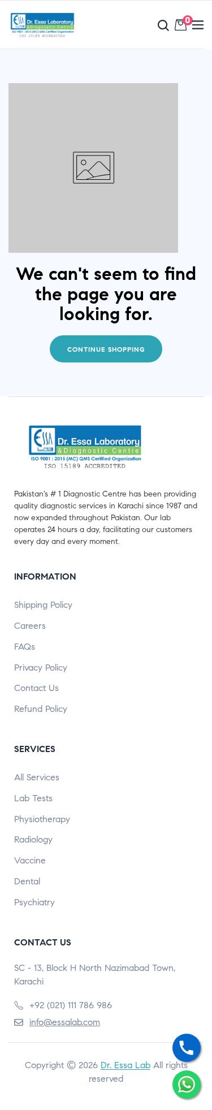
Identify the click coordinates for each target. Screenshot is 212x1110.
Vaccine (30, 860)
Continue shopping (106, 349)
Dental (27, 881)
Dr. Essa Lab (125, 1065)
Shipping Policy (43, 604)
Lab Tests (33, 798)
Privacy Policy (40, 667)
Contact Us (36, 688)
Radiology (33, 839)
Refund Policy (40, 708)
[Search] (137, 25)
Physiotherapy (42, 819)
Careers (30, 625)
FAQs (24, 646)
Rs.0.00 (186, 22)
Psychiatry (34, 902)
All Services (36, 777)
